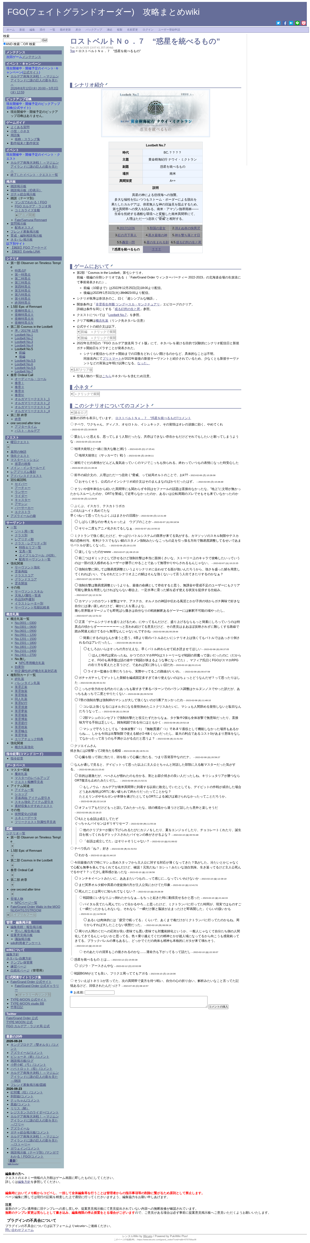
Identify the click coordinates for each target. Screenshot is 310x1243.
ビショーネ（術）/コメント (30, 1056)
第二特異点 (23, 278)
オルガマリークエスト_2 (32, 403)
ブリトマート (111, 358)
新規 (22, 29)
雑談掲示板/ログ (22, 1060)
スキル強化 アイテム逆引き (34, 802)
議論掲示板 (23, 939)
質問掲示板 (18, 223)
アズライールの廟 (23, 516)
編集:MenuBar (13, 1164)
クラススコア (24, 575)
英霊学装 (21, 735)
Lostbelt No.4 (24, 345)
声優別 (30, 599)
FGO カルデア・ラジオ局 (33, 206)
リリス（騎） (20, 1108)
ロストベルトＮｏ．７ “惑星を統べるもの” (145, 41)
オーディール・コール (30, 379)
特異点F (20, 270)
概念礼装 (102, 320)
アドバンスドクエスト (26, 476)
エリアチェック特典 (29, 739)
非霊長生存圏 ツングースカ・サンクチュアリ (128, 304)
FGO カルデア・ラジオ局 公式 (28, 1026)
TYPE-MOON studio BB (27, 1003)
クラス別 (21, 535)
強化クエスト (20, 456)
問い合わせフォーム (19, 1230)
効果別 (19, 667)
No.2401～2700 (25, 655)
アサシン (21, 504)
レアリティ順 (24, 539)
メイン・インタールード (28, 468)
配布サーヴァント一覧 (35, 559)
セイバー (21, 484)
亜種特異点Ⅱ (24, 314)
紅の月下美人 (127, 235)
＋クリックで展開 (87, 394)
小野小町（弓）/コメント (28, 1064)
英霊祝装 (21, 727)
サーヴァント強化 (27, 567)
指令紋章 (17, 758)
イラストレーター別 (29, 603)
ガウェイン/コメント (25, 1148)
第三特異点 (23, 282)
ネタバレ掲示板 (22, 239)
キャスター (23, 500)
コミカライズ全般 (27, 210)
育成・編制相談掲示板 (26, 235)
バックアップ (94, 29)
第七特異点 (23, 298)
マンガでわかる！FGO (31, 202)
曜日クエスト (20, 442)
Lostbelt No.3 (24, 342)
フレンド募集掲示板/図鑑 (28, 1084)
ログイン (148, 29)
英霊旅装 (21, 691)
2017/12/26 (127, 228)
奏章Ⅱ (19, 387)
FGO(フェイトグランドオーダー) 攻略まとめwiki (103, 11)
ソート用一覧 (24, 531)
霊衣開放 (21, 583)
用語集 (15, 135)
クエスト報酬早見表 (29, 782)
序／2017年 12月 (26, 330)
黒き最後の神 (157, 235)
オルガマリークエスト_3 (32, 407)
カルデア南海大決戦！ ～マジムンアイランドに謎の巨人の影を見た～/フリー (35, 1120)
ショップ (21, 794)
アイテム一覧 (24, 790)
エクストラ (23, 512)
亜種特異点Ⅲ (24, 318)
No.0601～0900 (25, 631)
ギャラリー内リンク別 (35, 994)
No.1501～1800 (25, 643)
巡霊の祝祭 (23, 464)
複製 (119, 29)
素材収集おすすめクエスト (34, 806)
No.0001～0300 (25, 623)
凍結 (109, 29)
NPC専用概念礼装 (32, 663)
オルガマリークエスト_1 (32, 399)
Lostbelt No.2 (24, 338)
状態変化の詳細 (26, 814)
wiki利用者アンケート (26, 943)
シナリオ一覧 (15, 833)
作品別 (19, 599)
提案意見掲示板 (22, 935)
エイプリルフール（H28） (37, 555)
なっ (140, 363)
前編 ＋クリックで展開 (98, 331)
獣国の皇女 (158, 228)
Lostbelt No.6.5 (25, 368)
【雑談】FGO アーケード (29, 247)
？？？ (156, 249)
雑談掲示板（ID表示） (26, 190)
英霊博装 (21, 719)
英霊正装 (21, 687)
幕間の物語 (18, 451)
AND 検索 (13, 44)
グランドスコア (26, 579)
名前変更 (132, 29)
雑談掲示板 (18, 186)
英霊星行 (21, 723)
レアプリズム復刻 (23, 472)
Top (72, 51)
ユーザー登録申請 (169, 29)
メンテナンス (31, 57)
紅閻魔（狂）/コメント (27, 1092)
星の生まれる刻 (158, 242)
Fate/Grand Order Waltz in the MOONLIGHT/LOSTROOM (35, 908)
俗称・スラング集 (27, 139)
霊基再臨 (21, 571)
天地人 (19, 595)
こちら (107, 376)
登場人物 (17, 898)
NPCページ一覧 (26, 902)
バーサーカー (24, 508)
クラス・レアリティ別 (30, 543)
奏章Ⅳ (19, 395)
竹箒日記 (17, 1007)
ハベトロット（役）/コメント (32, 1068)
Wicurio (147, 1236)
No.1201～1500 (25, 639)
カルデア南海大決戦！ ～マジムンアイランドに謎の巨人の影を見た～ (35, 166)
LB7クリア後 (83, 369)
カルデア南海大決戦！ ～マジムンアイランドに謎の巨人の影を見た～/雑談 (35, 1076)
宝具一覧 (25, 551)
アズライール (20, 1128)
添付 (42, 29)
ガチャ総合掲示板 (23, 194)
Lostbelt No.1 (24, 334)
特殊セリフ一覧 (30, 547)
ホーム (11, 29)
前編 (22, 352)
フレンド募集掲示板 (25, 231)
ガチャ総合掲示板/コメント (30, 1132)
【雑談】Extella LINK (25, 251)
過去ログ (80, 412)
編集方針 (12, 954)
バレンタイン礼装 (27, 683)
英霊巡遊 (21, 707)
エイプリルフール (23, 914)
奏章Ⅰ (19, 383)
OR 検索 (29, 44)
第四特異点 (23, 286)
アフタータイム (26, 426)
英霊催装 (21, 715)
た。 (147, 363)
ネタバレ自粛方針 (19, 958)
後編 (22, 356)
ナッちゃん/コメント (25, 1100)
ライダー (21, 496)
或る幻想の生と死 (188, 242)
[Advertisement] (155, 66)
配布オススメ (24, 227)
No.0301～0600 (25, 627)
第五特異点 (23, 290)
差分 (78, 29)
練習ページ (18, 966)
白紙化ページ (20, 970)
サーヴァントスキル (29, 591)
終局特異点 (23, 302)
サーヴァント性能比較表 (32, 607)
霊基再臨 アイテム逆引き (32, 798)
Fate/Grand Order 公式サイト (31, 982)
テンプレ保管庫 (22, 962)
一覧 (52, 29)
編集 (32, 29)
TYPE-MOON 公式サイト (29, 999)
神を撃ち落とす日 (187, 235)
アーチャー (23, 488)
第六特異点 (23, 294)
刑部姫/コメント (22, 1096)
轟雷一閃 (128, 242)
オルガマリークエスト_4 (32, 411)
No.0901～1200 (25, 635)
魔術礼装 (21, 774)
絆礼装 (19, 679)
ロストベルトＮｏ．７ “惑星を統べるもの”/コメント (153, 418)
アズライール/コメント (27, 1052)
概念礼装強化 (24, 747)
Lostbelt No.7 (117, 315)
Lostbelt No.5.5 (25, 360)
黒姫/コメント (20, 1104)
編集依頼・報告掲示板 (26, 927)
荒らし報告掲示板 (27, 931)
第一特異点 (23, 274)
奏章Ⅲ (19, 391)
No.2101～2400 (25, 651)
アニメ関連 (27, 215)
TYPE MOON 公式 (19, 1022)
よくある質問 (20, 127)
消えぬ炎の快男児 (187, 228)
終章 (18, 419)
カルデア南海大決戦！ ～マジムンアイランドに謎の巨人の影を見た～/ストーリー (35, 1140)
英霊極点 (21, 731)
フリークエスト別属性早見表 (35, 822)
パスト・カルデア (27, 430)
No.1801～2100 (25, 647)
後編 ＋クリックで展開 (98, 338)
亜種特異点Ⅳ (24, 322)
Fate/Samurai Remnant (31, 220)
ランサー (21, 492)
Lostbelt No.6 (24, 364)
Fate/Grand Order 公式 (22, 1018)
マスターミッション (25, 460)
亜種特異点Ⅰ (24, 310)
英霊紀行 (21, 703)
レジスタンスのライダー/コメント (35, 1112)
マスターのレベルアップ (32, 778)
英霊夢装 (21, 711)
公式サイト (31, 72)
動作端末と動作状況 (25, 143)
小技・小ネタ (20, 131)
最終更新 (65, 29)
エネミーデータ (26, 818)
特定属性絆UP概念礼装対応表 (36, 671)
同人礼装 (21, 699)
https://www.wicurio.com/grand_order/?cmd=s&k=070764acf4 (166, 1239)
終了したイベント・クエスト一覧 (34, 175)
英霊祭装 (21, 695)
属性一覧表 (33, 595)
